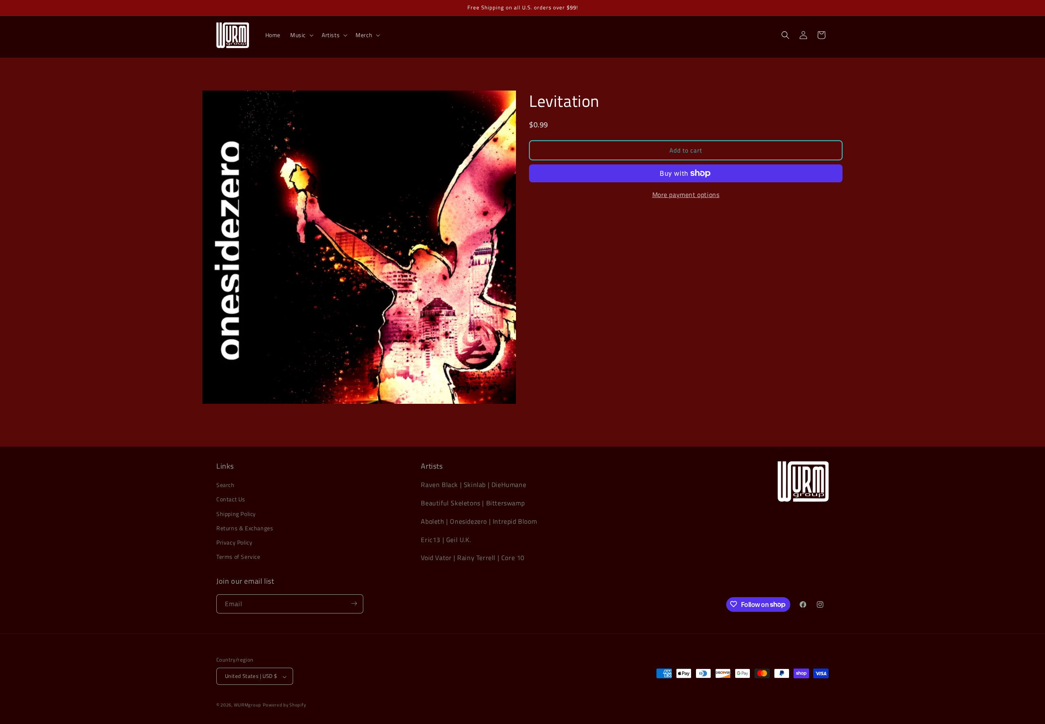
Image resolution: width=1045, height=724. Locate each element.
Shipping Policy (236, 513)
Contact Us (230, 499)
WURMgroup (247, 705)
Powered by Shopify (284, 705)
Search (225, 485)
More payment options (686, 194)
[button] (301, 35)
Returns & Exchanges (244, 528)
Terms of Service (238, 557)
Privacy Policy (234, 542)
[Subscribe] (354, 603)
